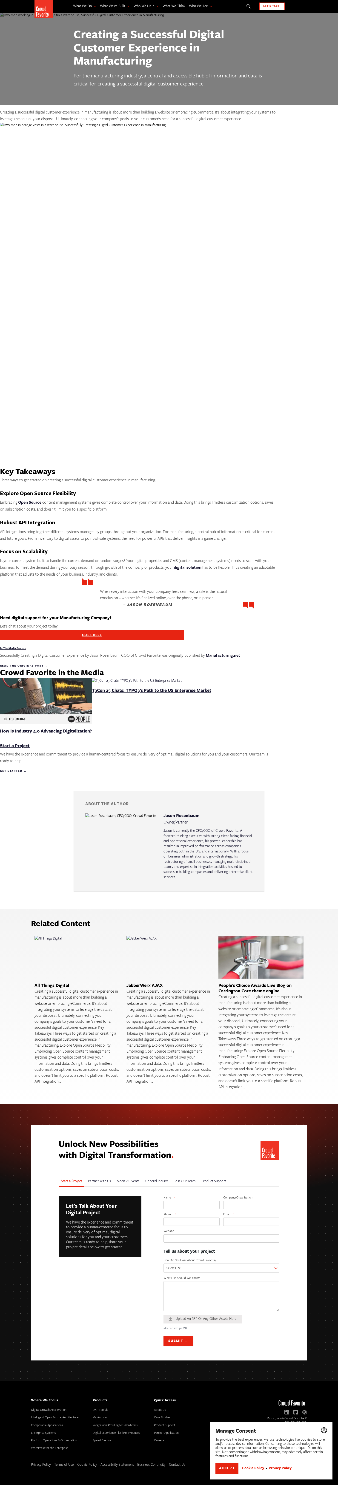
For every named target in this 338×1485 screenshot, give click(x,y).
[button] (324, 1430)
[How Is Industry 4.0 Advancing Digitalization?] (46, 703)
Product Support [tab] (213, 1181)
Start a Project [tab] (71, 1181)
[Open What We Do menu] (94, 6)
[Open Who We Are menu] (210, 6)
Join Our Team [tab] (184, 1181)
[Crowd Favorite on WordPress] (304, 1412)
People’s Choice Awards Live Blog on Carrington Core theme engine (255, 989)
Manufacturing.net (223, 656)
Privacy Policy (280, 1468)
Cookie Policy (253, 1468)
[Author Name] (120, 846)
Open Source (29, 503)
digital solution (187, 568)
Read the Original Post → (24, 666)
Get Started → (13, 771)
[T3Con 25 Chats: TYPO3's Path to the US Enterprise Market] (137, 683)
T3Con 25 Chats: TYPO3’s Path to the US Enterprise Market (151, 691)
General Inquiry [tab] (156, 1181)
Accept (227, 1468)
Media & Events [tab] (128, 1181)
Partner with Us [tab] (99, 1181)
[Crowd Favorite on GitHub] (295, 1412)
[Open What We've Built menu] (127, 6)
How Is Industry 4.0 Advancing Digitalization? (46, 731)
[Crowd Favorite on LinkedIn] (286, 1412)
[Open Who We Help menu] (156, 6)
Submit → (178, 1341)
